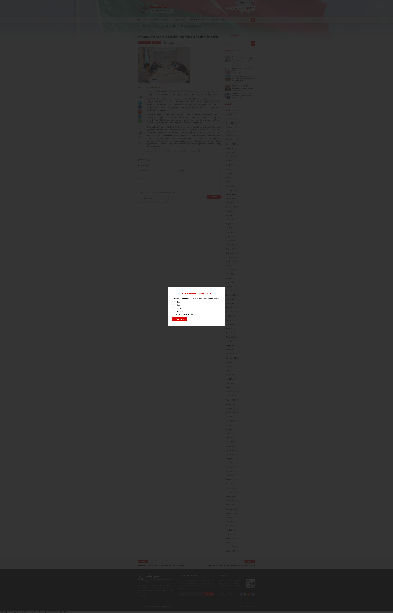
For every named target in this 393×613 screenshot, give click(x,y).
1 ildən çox (179, 311)
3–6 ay (178, 305)
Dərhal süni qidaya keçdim (184, 314)
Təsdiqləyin (180, 319)
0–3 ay (178, 302)
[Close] (223, 289)
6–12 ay (178, 308)
